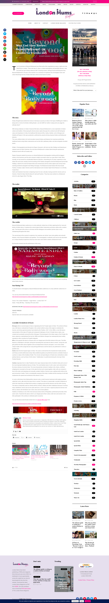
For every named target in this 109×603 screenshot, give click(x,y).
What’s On (37, 4)
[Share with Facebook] (4, 30)
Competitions (29, 4)
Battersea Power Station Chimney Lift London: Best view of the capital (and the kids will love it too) (77, 125)
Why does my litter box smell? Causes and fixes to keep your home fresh (90, 525)
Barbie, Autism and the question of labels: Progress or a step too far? (78, 146)
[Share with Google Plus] (4, 37)
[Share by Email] (4, 59)
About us (37, 23)
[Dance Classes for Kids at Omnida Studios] (58, 450)
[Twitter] (18, 431)
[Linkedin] (15, 431)
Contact (45, 23)
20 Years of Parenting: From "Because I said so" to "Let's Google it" (78, 545)
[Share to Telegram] (4, 52)
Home (30, 23)
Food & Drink (52, 4)
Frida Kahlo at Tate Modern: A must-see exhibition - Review (91, 145)
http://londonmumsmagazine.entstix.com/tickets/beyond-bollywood (29, 296)
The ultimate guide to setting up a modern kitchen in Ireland (77, 525)
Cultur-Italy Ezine (75, 23)
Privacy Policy (90, 580)
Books (59, 4)
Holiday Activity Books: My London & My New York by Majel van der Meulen (39, 457)
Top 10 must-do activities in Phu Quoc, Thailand (89, 544)
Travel (44, 4)
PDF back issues (26, 588)
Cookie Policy (82, 580)
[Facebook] (13, 431)
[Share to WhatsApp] (4, 48)
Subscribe (19, 13)
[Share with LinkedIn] (4, 41)
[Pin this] (4, 44)
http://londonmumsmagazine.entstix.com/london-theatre (26, 403)
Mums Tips (85, 4)
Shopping (93, 4)
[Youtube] (20, 431)
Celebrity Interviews (17, 4)
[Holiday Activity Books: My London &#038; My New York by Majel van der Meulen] (39, 450)
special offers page (42, 399)
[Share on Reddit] (4, 55)
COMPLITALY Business (25, 599)
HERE (16, 586)
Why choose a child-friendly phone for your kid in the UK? (91, 122)
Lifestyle (78, 4)
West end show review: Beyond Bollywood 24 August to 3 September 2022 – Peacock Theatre (21, 457)
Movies (65, 4)
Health (71, 4)
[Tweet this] (4, 33)
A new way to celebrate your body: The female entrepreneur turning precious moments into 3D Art (61, 1)
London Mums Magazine (58, 23)
